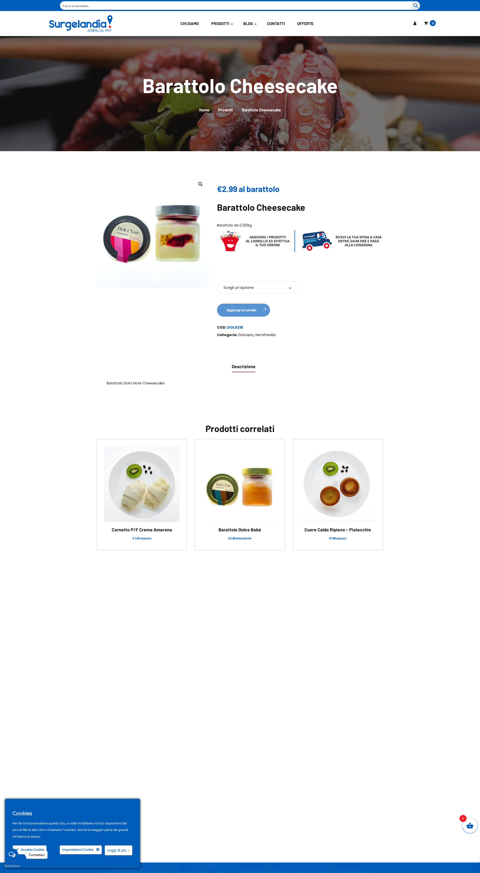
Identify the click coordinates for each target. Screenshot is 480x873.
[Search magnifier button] (416, 5)
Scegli (238, 488)
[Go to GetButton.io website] (12, 866)
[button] (200, 184)
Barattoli (229, 272)
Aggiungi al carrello (241, 310)
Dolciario (246, 334)
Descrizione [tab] (244, 366)
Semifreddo (265, 334)
